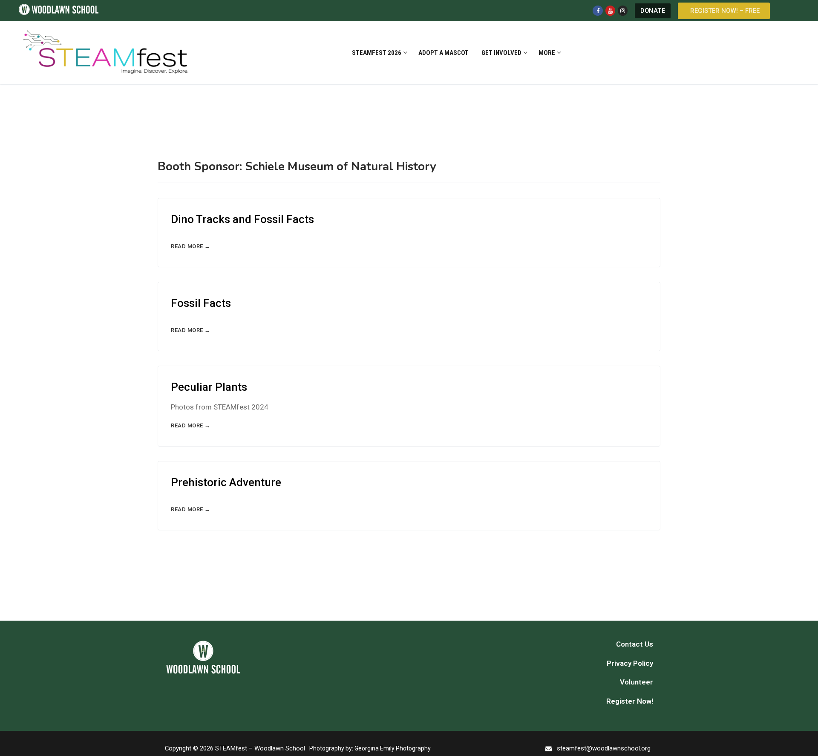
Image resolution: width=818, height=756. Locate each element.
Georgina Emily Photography (392, 748)
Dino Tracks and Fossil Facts (242, 219)
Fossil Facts (201, 303)
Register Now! (629, 701)
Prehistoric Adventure (226, 482)
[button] (724, 11)
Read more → (190, 246)
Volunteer (636, 682)
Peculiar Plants (209, 387)
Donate (652, 10)
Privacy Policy (630, 663)
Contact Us (634, 644)
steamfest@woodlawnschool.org (604, 748)
